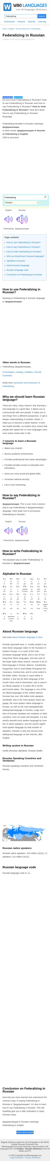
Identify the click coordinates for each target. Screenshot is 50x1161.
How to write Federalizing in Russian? (24, 251)
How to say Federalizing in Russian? (23, 247)
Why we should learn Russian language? (25, 256)
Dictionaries (9, 21)
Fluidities (29, 372)
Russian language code (17, 270)
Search (41, 16)
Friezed (37, 372)
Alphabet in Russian (16, 261)
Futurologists (9, 372)
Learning (42, 21)
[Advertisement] (25, 69)
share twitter (18, 97)
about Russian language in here (27, 637)
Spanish (31, 21)
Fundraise (7, 375)
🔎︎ (45, 197)
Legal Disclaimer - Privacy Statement (25, 1158)
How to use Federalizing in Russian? (23, 242)
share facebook (7, 97)
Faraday (19, 372)
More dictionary (24, 1132)
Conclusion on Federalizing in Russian (24, 274)
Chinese (21, 21)
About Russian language (18, 265)
